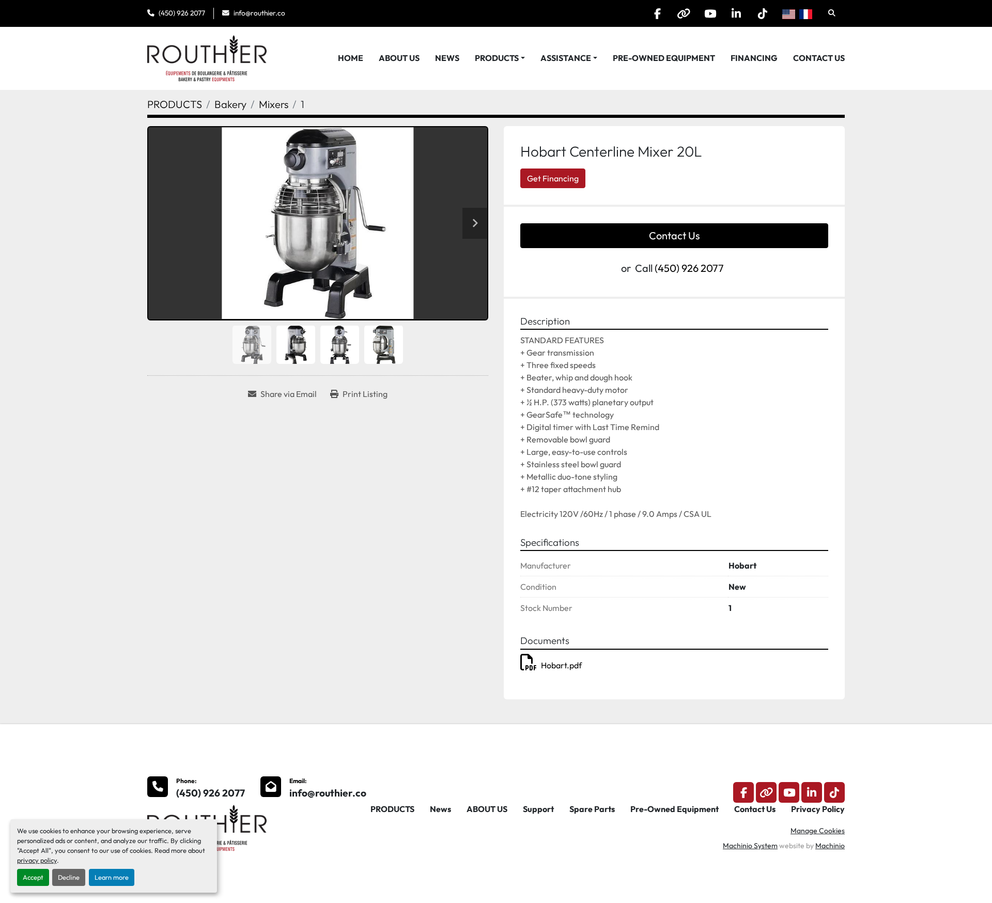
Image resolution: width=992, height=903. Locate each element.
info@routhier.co (259, 13)
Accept (33, 877)
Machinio (830, 845)
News (447, 58)
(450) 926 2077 (182, 13)
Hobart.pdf (561, 665)
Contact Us (819, 58)
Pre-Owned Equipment (664, 58)
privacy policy (37, 860)
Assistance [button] (565, 58)
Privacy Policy (818, 809)
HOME (350, 58)
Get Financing (553, 178)
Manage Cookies (818, 830)
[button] (500, 58)
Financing (754, 58)
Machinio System (750, 845)
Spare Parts (592, 809)
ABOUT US (399, 58)
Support (538, 809)
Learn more (112, 877)
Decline (69, 877)
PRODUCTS (497, 58)
